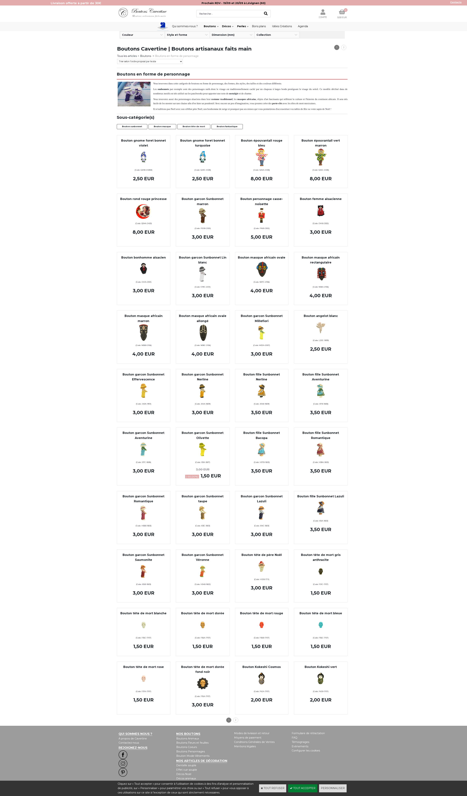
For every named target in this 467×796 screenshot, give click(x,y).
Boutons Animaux (187, 738)
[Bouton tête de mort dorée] (203, 633)
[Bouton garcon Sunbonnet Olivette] (203, 457)
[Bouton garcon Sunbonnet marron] (203, 223)
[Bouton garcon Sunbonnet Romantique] (143, 521)
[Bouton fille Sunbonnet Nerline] (261, 399)
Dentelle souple (186, 765)
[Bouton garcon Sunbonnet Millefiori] (261, 340)
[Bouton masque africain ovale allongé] (203, 340)
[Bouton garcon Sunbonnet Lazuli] (261, 521)
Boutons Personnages (190, 751)
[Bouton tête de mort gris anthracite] (321, 579)
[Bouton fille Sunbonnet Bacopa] (261, 457)
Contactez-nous (129, 742)
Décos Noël (183, 774)
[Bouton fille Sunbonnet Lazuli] (321, 516)
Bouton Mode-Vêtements (192, 756)
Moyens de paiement (247, 737)
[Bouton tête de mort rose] (143, 686)
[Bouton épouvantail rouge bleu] (261, 165)
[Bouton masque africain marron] (143, 340)
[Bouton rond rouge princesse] (143, 219)
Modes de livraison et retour (251, 733)
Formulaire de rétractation (308, 733)
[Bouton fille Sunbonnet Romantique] (321, 457)
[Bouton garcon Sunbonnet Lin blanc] (203, 282)
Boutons (210, 26)
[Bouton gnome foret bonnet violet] (143, 165)
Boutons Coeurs (186, 747)
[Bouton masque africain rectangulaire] (321, 282)
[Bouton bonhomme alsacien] (143, 277)
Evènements (300, 746)
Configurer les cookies (306, 750)
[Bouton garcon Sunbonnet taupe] (203, 521)
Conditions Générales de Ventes (254, 742)
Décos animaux (186, 778)
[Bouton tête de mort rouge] (261, 633)
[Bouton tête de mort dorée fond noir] (203, 691)
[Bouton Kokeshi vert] (321, 686)
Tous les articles (127, 56)
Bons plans (259, 26)
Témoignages (300, 742)
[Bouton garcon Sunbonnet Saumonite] (143, 579)
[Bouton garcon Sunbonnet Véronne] (203, 579)
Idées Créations (282, 26)
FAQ (294, 737)
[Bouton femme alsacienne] (321, 219)
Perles (241, 26)
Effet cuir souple (186, 769)
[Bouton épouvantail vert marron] (321, 165)
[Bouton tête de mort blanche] (143, 633)
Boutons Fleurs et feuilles (192, 742)
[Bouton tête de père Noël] (261, 574)
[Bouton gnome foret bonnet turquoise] (203, 165)
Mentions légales (245, 746)
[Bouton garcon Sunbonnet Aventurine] (143, 457)
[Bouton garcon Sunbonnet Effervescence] (143, 399)
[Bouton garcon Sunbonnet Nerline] (203, 399)
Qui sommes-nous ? (185, 26)
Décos (226, 26)
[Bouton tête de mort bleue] (321, 633)
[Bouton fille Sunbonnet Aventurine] (321, 399)
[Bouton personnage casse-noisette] (262, 223)
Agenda (303, 26)
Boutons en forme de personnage (177, 56)
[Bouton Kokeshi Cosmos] (261, 686)
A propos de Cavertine (133, 738)
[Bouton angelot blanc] (321, 336)
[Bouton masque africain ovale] (261, 277)
